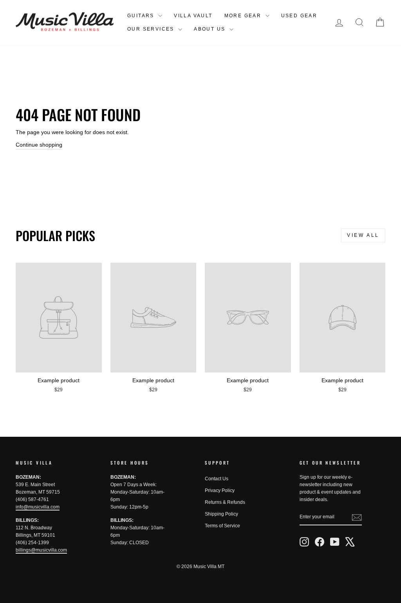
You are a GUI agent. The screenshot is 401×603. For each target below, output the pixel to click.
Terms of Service (222, 526)
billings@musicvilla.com (41, 550)
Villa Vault (193, 15)
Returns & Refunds (225, 502)
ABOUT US (211, 29)
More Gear (244, 15)
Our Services (151, 29)
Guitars (141, 15)
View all (363, 235)
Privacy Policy (220, 490)
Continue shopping (39, 145)
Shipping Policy (221, 514)
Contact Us (216, 478)
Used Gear (299, 15)
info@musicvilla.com (38, 507)
